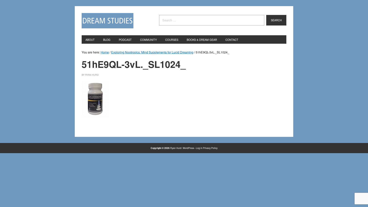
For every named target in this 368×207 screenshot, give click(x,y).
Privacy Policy (210, 148)
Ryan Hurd (176, 148)
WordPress (188, 148)
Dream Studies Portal (107, 20)
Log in (199, 148)
